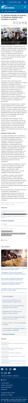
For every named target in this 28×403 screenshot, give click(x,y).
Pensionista (4, 389)
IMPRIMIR (4, 240)
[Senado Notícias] (7, 7)
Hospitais (9, 235)
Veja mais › (24, 365)
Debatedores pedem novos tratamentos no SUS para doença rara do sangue (13, 289)
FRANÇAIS (15, 375)
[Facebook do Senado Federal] (2, 369)
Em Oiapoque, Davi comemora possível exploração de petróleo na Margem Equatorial (13, 273)
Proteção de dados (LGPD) (8, 392)
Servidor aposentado (6, 387)
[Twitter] (6, 369)
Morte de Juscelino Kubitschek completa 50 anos (11, 352)
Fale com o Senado (7, 395)
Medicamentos (22, 233)
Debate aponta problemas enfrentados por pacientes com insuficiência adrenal (12, 283)
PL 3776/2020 (4, 224)
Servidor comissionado (7, 385)
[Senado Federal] (14, 2)
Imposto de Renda (5, 233)
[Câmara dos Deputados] (2, 372)
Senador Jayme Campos (7, 231)
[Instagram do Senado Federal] (10, 369)
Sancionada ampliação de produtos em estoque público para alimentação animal (13, 269)
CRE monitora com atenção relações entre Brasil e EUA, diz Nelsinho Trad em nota (12, 279)
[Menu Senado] (3, 2)
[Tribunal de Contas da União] (9, 372)
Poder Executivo (14, 233)
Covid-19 (4, 235)
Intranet (4, 379)
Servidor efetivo (5, 383)
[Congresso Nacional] (5, 372)
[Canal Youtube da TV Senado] (14, 369)
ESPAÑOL (9, 375)
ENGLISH (3, 375)
